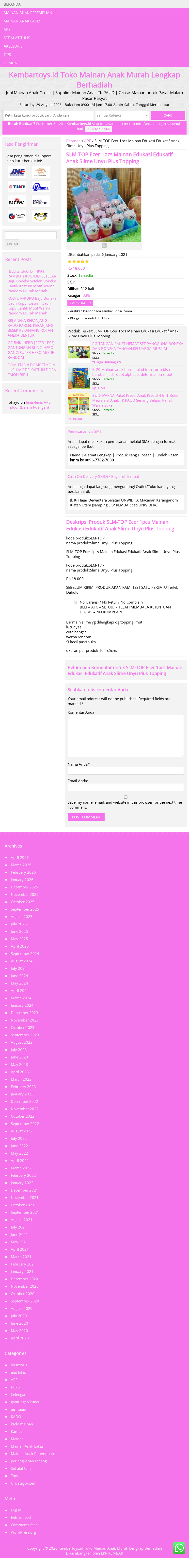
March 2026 (21, 864)
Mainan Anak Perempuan (28, 12)
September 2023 (25, 1034)
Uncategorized (23, 1483)
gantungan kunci (25, 1401)
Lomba (10, 62)
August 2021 (21, 1219)
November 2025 (25, 894)
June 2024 (19, 975)
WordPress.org (23, 1532)
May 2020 (19, 1330)
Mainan (17, 1438)
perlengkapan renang (29, 1460)
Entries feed (21, 1517)
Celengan (18, 1394)
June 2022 (19, 1145)
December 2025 (24, 886)
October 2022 (22, 1116)
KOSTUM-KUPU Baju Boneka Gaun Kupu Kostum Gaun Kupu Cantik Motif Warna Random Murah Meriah (32, 305)
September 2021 (25, 1212)
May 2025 (19, 938)
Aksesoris (13, 46)
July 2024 (19, 968)
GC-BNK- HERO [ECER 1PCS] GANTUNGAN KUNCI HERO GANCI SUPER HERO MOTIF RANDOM (31, 350)
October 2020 (22, 1293)
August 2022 (21, 1130)
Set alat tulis (17, 37)
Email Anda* (78, 780)
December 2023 (24, 1012)
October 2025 (22, 901)
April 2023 (20, 1071)
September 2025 (25, 909)
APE (7, 29)
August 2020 (21, 1308)
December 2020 (24, 1278)
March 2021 (21, 1256)
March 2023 (21, 1079)
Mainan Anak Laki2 (22, 20)
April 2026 (20, 857)
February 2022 (23, 1175)
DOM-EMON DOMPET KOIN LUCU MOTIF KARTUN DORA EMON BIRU (32, 369)
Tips (7, 54)
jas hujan (18, 1409)
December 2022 (24, 1101)
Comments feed (24, 1524)
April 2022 (20, 1160)
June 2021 (19, 1234)
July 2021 (19, 1227)
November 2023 (25, 1020)
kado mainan (22, 1423)
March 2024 (21, 997)
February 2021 (23, 1264)
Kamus (16, 1431)
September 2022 (25, 1123)
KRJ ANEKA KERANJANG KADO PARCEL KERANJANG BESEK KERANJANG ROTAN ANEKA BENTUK (30, 328)
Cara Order (80, 303)
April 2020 (20, 1337)
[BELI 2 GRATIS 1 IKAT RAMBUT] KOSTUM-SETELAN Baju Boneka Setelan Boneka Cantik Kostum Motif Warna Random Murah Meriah (32, 281)
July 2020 (19, 1315)
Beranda (12, 4)
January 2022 (22, 1182)
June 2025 (19, 931)
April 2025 (20, 946)
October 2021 (22, 1204)
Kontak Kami (99, 129)
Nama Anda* (79, 764)
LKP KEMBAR (112, 1553)
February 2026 (23, 872)
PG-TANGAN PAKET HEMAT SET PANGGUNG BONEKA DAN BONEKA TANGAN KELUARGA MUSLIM (137, 346)
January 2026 (22, 879)
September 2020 (25, 1300)
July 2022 (19, 1138)
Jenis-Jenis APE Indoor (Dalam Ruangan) (29, 405)
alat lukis (18, 1372)
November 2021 (25, 1197)
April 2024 (20, 990)
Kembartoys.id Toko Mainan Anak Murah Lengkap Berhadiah (110, 1548)
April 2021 (20, 1249)
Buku (15, 1387)
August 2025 (21, 916)
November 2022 (25, 1108)
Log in (16, 1509)
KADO (16, 1416)
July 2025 (19, 923)
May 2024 (19, 983)
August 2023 (21, 1042)
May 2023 (19, 1064)
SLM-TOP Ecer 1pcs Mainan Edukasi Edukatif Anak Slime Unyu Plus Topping (119, 158)
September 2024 (25, 953)
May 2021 (19, 1241)
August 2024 (21, 960)
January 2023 (22, 1093)
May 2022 (19, 1153)
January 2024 (22, 1005)
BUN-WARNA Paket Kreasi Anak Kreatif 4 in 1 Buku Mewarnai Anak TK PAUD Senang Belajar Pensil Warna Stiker (135, 400)
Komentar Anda (81, 712)
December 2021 (24, 1190)
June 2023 (19, 1057)
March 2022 (21, 1167)
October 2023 (22, 1027)
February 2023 (23, 1086)
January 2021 (22, 1271)
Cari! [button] (168, 115)
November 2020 (25, 1286)
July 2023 (19, 1049)
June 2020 (19, 1323)
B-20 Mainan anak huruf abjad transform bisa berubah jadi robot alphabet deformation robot (132, 372)
